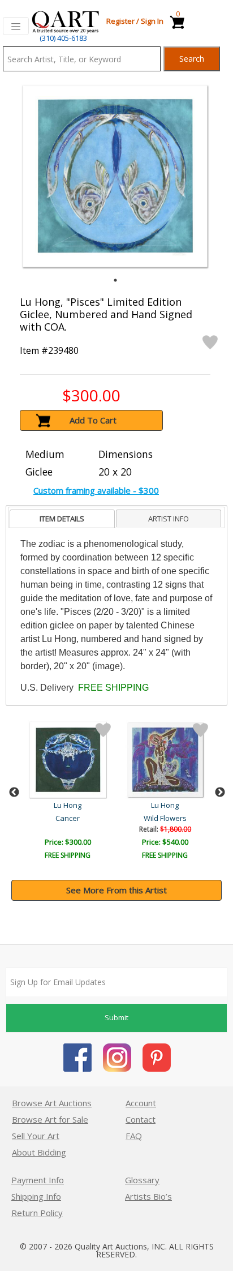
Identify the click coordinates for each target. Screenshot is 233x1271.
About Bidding (39, 1152)
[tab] (62, 519)
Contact (141, 1119)
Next (220, 792)
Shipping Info (36, 1196)
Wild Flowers (165, 818)
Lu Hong (67, 805)
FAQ (134, 1135)
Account (141, 1103)
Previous (14, 792)
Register (120, 21)
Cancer (67, 818)
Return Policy (37, 1212)
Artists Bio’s (148, 1196)
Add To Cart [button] (93, 420)
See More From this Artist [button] (116, 890)
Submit (116, 1017)
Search (191, 58)
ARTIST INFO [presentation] (168, 518)
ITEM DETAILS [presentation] (62, 518)
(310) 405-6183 (63, 38)
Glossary (142, 1180)
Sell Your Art (35, 1135)
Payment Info (37, 1180)
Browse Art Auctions (52, 1103)
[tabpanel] (115, 176)
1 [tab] (115, 280)
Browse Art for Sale (50, 1119)
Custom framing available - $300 (96, 490)
